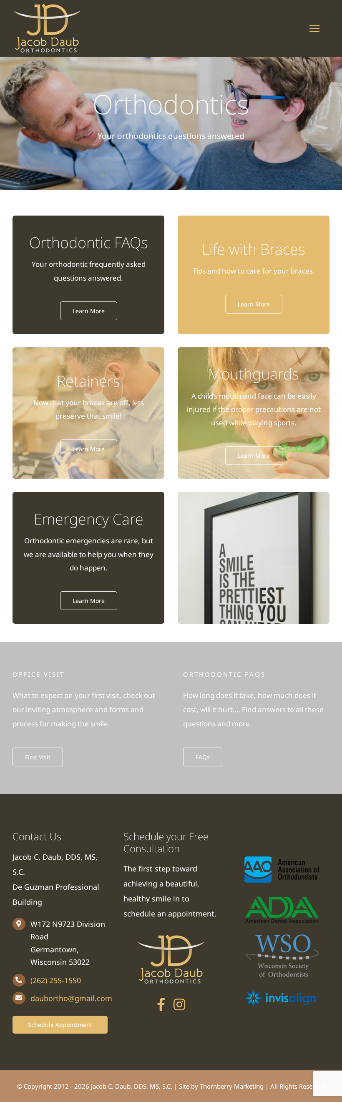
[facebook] (161, 1004)
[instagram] (179, 1004)
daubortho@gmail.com (71, 998)
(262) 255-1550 (55, 980)
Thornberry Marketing (232, 1086)
